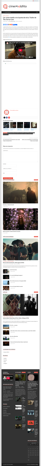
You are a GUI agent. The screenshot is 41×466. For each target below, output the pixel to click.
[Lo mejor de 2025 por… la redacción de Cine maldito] (31, 400)
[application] (8, 378)
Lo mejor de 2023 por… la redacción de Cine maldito (36, 432)
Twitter (5, 361)
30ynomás (16, 381)
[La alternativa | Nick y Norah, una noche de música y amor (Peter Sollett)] (6, 330)
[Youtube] (33, 1)
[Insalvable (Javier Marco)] (18, 424)
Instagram (5, 363)
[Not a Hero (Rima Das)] (6, 336)
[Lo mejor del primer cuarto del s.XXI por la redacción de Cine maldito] (33, 374)
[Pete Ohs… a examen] (6, 325)
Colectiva (32, 381)
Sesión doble (11, 316)
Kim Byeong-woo (6, 133)
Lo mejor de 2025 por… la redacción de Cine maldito (36, 403)
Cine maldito (11, 319)
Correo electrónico (7, 168)
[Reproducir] (4, 380)
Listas (35, 381)
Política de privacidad (6, 413)
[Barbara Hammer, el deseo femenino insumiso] (20, 219)
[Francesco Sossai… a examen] (20, 374)
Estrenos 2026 (6, 352)
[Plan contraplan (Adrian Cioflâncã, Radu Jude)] (18, 405)
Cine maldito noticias (12, 21)
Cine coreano (22, 132)
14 (35, 450)
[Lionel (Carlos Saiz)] (6, 269)
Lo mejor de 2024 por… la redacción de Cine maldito (36, 413)
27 (33, 454)
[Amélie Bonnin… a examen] (18, 416)
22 (37, 452)
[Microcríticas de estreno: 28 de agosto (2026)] (20, 249)
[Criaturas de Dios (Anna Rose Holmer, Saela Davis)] (6, 342)
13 (33, 450)
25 (30, 454)
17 (28, 452)
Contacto (4, 410)
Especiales (5, 411)
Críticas (7, 316)
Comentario (5, 150)
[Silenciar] (11, 380)
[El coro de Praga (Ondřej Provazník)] (6, 286)
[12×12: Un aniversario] (31, 421)
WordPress (33, 464)
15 (37, 450)
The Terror (25, 133)
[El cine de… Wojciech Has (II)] (20, 192)
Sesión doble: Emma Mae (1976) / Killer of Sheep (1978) (16, 318)
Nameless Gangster (12, 133)
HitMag (37, 464)
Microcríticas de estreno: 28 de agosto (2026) (13, 262)
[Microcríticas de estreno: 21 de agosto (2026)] (6, 280)
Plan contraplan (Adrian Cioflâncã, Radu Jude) (23, 408)
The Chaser (21, 133)
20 (33, 452)
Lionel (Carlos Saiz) (13, 269)
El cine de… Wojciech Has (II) (8, 204)
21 (35, 452)
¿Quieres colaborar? (6, 406)
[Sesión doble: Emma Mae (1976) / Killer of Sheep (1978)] (20, 305)
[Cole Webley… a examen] (18, 397)
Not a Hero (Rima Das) (14, 336)
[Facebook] (34, 1)
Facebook (5, 359)
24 (28, 454)
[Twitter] (36, 1)
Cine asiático (17, 132)
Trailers (7, 15)
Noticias (4, 15)
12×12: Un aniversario (36, 423)
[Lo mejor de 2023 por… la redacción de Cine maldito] (31, 429)
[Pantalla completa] (12, 380)
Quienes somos (5, 415)
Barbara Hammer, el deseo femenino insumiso (11, 231)
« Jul (28, 459)
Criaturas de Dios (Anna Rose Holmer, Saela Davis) (19, 341)
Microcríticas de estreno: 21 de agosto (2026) (18, 280)
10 (28, 450)
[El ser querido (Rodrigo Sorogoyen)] (6, 275)
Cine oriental (27, 132)
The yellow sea (5, 134)
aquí (9, 37)
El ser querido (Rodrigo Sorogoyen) (16, 275)
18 (30, 452)
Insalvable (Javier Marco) (24, 425)
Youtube (5, 358)
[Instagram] (37, 1)
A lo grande (5, 261)
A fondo (4, 316)
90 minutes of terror (11, 132)
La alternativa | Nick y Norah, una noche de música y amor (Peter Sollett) (23, 330)
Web (4, 173)
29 (37, 454)
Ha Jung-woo (32, 132)
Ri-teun (17, 133)
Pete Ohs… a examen (13, 325)
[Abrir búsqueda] (37, 12)
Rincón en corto (22, 382)
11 (30, 450)
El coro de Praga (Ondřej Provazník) (16, 286)
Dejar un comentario (19, 21)
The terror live (30, 133)
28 (35, 454)
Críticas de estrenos (10, 261)
